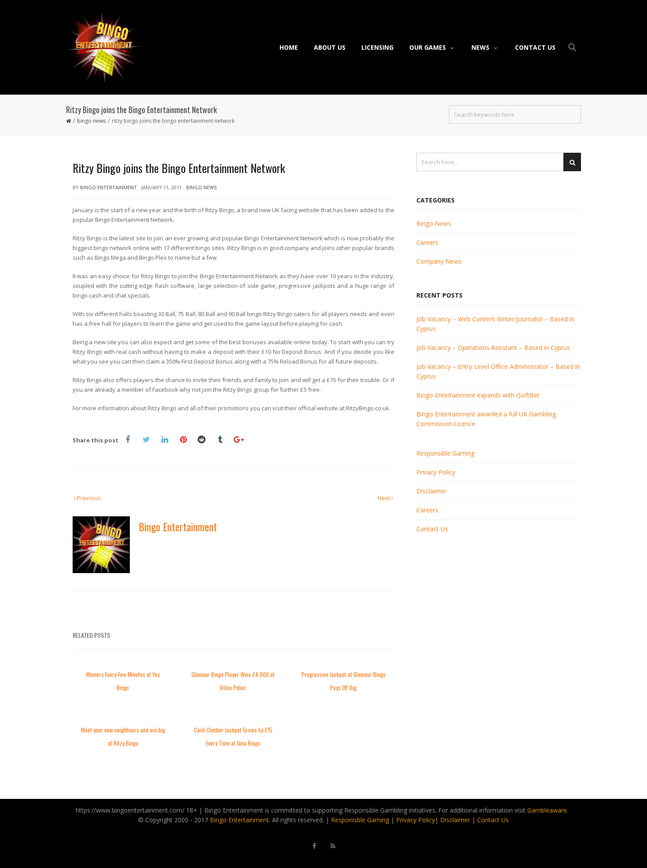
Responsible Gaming (445, 453)
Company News (439, 261)
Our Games (427, 47)
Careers (427, 242)
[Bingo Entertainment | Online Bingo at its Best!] (104, 47)
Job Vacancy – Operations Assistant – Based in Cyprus (493, 347)
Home (288, 47)
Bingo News (91, 121)
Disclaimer (431, 491)
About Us (330, 47)
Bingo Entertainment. (240, 820)
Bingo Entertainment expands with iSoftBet (478, 395)
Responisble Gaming (360, 820)
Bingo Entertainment (108, 187)
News (480, 47)
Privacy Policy (435, 472)
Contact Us (535, 47)
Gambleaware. (547, 810)
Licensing (377, 47)
